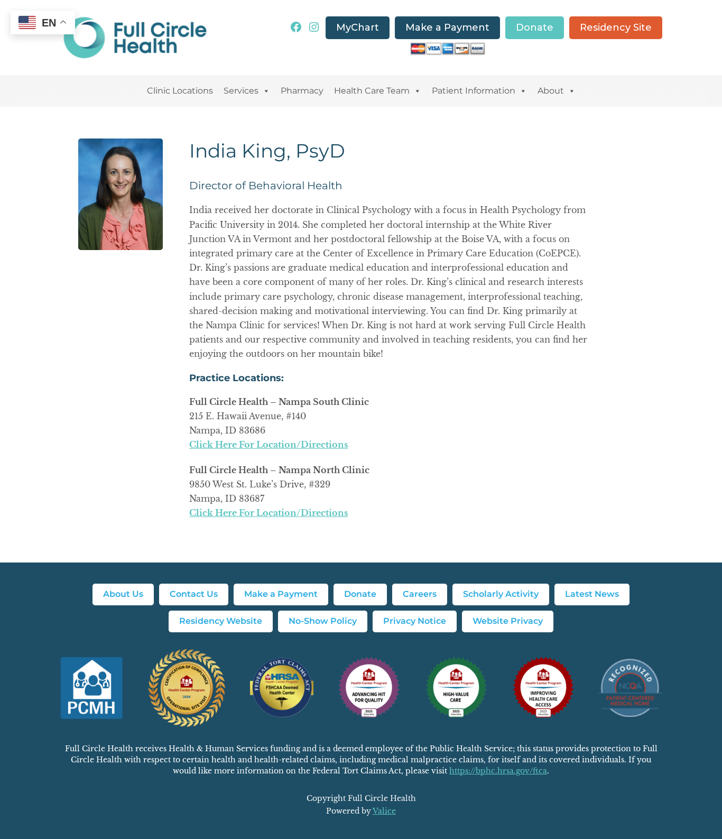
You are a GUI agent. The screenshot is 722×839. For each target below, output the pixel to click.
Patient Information (473, 91)
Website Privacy (508, 621)
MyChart (357, 27)
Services (241, 91)
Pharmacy (302, 91)
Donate (534, 27)
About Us (123, 594)
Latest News (592, 594)
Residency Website (220, 621)
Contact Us (194, 594)
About (551, 91)
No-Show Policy (323, 621)
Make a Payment (447, 27)
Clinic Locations (180, 91)
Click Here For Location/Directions (268, 444)
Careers (420, 594)
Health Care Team (372, 91)
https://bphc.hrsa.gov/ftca (498, 771)
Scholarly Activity (501, 594)
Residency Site (616, 27)
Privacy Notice (414, 621)
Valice (384, 811)
